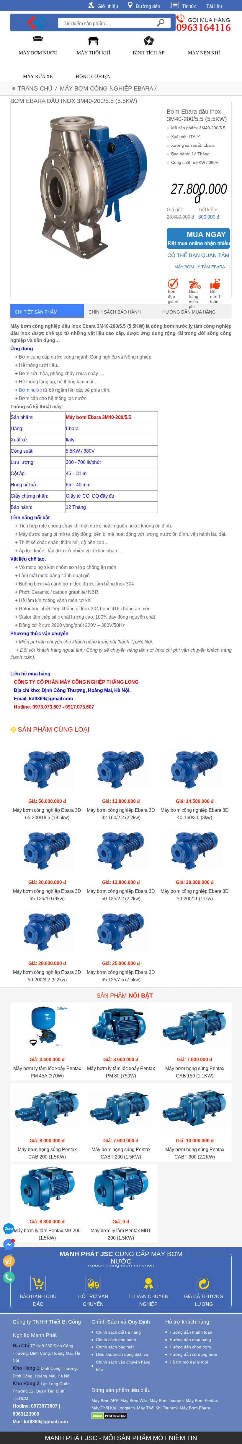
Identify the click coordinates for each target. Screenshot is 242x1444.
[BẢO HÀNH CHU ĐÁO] (38, 1284)
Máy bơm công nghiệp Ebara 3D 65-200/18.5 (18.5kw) (47, 814)
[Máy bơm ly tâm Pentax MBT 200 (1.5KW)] (121, 1190)
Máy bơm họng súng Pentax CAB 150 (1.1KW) (194, 1072)
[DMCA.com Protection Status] (109, 1415)
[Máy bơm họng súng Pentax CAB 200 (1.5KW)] (47, 1109)
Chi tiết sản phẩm (36, 311)
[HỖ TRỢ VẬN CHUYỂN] (93, 1284)
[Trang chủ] (37, 22)
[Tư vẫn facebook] (9, 1245)
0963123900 (26, 1413)
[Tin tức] (176, 4)
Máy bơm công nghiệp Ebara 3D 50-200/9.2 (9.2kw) (47, 976)
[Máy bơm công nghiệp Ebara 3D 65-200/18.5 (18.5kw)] (47, 770)
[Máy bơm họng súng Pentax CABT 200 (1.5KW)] (121, 1109)
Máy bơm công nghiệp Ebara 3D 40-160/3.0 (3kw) (195, 814)
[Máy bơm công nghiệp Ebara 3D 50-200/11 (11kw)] (194, 851)
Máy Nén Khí (204, 52)
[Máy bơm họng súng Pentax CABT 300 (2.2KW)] (194, 1109)
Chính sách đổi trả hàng (118, 1332)
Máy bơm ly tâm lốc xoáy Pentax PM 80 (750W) (121, 1072)
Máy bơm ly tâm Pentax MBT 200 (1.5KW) (121, 1234)
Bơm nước (30, 390)
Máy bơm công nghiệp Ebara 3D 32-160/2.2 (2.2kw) (121, 814)
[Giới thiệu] (92, 4)
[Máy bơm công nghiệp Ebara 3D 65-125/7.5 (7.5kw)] (121, 932)
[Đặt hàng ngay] (9, 1261)
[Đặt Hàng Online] (198, 238)
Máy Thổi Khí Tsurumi (157, 1408)
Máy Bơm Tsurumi (167, 1400)
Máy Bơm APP (104, 1400)
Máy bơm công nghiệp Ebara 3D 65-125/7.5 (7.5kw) (121, 976)
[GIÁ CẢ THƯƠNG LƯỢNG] (203, 1284)
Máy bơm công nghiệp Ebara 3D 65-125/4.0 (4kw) (47, 895)
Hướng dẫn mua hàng (189, 311)
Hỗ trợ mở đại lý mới (189, 1362)
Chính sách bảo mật (115, 1347)
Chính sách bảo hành (116, 1339)
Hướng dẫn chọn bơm (190, 1347)
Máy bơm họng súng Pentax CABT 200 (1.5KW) (121, 1153)
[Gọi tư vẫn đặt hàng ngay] (9, 1277)
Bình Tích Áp (148, 52)
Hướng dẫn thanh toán (191, 1332)
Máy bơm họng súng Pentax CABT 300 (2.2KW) (194, 1153)
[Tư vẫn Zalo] (8, 1229)
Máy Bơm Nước (38, 52)
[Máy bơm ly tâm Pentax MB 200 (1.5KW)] (47, 1190)
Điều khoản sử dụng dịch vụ (122, 1354)
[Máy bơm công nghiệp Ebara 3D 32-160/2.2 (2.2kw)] (121, 770)
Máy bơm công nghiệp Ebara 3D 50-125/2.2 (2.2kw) (121, 895)
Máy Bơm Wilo (134, 1400)
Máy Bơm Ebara (195, 1408)
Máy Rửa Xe (38, 76)
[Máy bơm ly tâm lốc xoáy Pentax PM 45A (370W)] (47, 1028)
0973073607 (44, 1405)
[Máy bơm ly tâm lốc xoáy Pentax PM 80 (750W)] (121, 1028)
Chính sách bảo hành (115, 311)
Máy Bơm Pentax (202, 1400)
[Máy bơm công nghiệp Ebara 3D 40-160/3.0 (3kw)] (194, 770)
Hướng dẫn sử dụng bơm (193, 1354)
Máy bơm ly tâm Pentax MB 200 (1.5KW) (47, 1234)
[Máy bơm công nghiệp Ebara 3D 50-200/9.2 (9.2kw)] (47, 932)
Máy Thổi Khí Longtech (113, 1408)
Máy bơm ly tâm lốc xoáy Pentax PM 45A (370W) (47, 1072)
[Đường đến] (132, 4)
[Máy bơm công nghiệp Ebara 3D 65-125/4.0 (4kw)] (47, 851)
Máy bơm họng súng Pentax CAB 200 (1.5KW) (47, 1153)
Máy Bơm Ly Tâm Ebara (199, 266)
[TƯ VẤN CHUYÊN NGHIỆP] (148, 1284)
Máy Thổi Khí (93, 52)
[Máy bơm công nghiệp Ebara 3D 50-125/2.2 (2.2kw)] (121, 851)
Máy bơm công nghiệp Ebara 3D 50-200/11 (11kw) (195, 895)
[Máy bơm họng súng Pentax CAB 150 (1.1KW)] (194, 1028)
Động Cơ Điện (93, 76)
